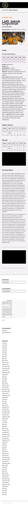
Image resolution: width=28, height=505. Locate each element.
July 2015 (4, 488)
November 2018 (6, 413)
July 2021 (4, 352)
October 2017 (5, 438)
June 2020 (4, 378)
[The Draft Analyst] (11, 5)
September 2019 (6, 395)
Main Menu (4, 330)
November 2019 (6, 391)
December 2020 (6, 366)
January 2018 (5, 432)
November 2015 (6, 480)
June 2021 (4, 354)
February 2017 (5, 453)
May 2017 (4, 447)
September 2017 (6, 440)
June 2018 (4, 422)
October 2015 (5, 482)
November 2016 (6, 459)
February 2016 (5, 475)
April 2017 (4, 449)
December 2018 (6, 411)
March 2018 (5, 428)
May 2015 (4, 492)
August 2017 (5, 442)
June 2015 (4, 490)
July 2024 (4, 347)
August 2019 (5, 397)
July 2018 (4, 420)
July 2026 (4, 343)
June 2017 (4, 445)
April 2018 (4, 426)
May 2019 (4, 401)
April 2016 (4, 471)
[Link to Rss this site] (20, 503)
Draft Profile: (10, 10)
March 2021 (5, 360)
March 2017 (5, 451)
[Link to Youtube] (25, 503)
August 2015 (5, 486)
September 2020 (6, 372)
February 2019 (5, 407)
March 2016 (5, 473)
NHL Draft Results (6, 332)
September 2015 (6, 484)
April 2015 (4, 494)
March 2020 (5, 383)
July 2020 (4, 376)
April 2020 (4, 382)
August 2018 (5, 418)
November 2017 (6, 436)
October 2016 (5, 461)
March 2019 (5, 405)
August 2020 (5, 374)
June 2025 (4, 345)
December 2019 (6, 389)
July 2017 (4, 444)
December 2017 (6, 434)
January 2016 (5, 477)
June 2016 (4, 467)
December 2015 (6, 478)
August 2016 (5, 465)
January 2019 (5, 409)
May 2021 (4, 356)
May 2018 (4, 424)
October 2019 (5, 393)
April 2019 (4, 403)
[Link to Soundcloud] (18, 503)
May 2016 (4, 469)
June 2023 (4, 349)
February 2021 (5, 362)
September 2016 (6, 463)
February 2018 (5, 430)
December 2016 (6, 457)
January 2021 (5, 364)
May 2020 (4, 380)
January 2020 (5, 387)
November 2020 (6, 368)
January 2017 (5, 455)
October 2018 (5, 414)
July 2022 (4, 351)
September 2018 (6, 416)
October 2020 (5, 370)
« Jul (3, 320)
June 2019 (4, 399)
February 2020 (5, 385)
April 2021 (4, 358)
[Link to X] (23, 503)
